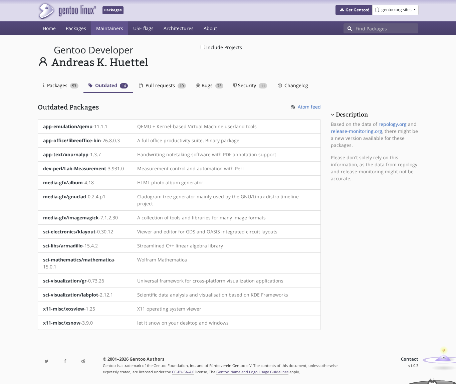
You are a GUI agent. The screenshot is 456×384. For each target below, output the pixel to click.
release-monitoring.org (356, 131)
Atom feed (308, 107)
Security (251, 85)
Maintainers (109, 28)
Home (49, 28)
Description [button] (352, 114)
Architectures (179, 28)
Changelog (295, 85)
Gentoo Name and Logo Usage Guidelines (252, 371)
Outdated (110, 85)
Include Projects (223, 47)
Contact (409, 359)
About (210, 28)
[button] (354, 10)
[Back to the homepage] (67, 10)
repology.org (393, 124)
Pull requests (164, 85)
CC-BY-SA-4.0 (183, 371)
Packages (76, 28)
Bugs (210, 85)
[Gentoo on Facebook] (65, 361)
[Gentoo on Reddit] (83, 361)
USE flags (143, 28)
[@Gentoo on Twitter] (47, 361)
